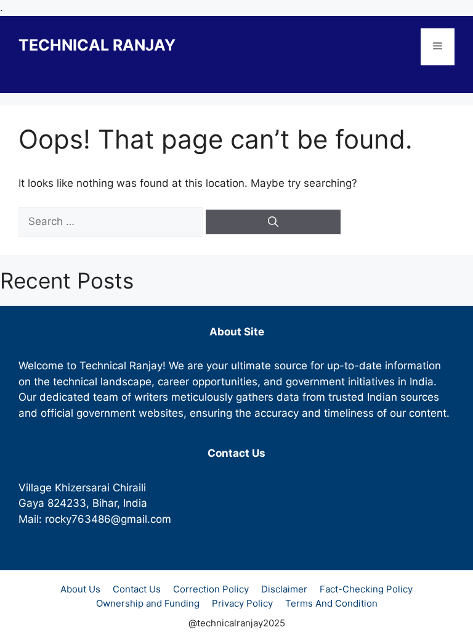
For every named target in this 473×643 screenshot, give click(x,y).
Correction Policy (211, 589)
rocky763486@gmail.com (108, 519)
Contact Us (137, 589)
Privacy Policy (242, 603)
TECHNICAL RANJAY (97, 45)
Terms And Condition (331, 603)
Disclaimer (284, 589)
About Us (80, 589)
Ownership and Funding (148, 603)
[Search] (273, 222)
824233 (66, 503)
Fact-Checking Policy (366, 589)
